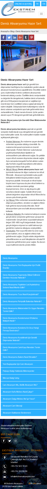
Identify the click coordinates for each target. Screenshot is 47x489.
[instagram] (15, 441)
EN (44, 4)
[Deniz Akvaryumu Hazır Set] (23, 56)
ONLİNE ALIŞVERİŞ (23, 4)
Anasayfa (5, 31)
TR (37, 4)
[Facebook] (3, 441)
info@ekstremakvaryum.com (23, 476)
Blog (12, 31)
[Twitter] (9, 441)
